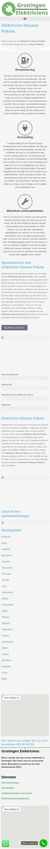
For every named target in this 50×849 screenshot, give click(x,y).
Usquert (5, 654)
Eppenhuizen (7, 642)
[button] (25, 18)
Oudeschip (6, 666)
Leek (4, 586)
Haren (4, 543)
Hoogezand (7, 568)
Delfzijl (5, 611)
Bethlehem (6, 660)
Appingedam (7, 592)
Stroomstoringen (10, 783)
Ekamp (5, 598)
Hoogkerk (6, 549)
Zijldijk (4, 679)
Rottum (5, 648)
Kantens (5, 635)
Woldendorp (7, 629)
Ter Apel (5, 580)
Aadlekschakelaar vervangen (16, 793)
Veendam (6, 561)
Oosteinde (5, 537)
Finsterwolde (7, 604)
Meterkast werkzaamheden (15, 798)
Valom (5, 672)
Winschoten (6, 555)
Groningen (6, 574)
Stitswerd (6, 623)
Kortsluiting (7, 788)
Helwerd (5, 617)
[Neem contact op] (43, 843)
